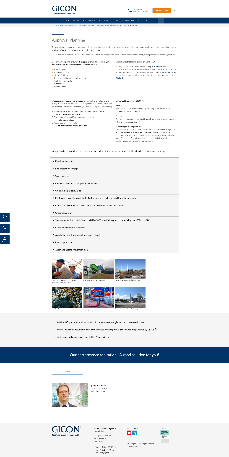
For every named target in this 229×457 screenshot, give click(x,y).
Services (77, 20)
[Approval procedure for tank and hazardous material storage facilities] (98, 306)
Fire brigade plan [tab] (63, 242)
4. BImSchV (158, 66)
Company (62, 20)
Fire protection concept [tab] (66, 168)
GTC (141, 446)
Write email (162, 10)
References (105, 20)
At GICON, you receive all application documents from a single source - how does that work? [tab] (101, 322)
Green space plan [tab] (63, 212)
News (90, 20)
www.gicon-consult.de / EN (65, 25)
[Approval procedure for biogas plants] (98, 277)
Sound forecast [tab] (62, 176)
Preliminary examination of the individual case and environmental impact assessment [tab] (95, 198)
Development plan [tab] (64, 161)
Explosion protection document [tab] (70, 227)
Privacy (135, 446)
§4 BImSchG (131, 72)
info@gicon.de (105, 453)
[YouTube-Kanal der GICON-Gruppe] (129, 434)
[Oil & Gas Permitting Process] (67, 306)
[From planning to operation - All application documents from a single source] (67, 277)
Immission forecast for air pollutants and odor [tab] (77, 183)
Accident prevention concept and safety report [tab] (77, 234)
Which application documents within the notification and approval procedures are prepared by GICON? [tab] (107, 329)
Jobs (116, 20)
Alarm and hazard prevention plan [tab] (71, 249)
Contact (142, 20)
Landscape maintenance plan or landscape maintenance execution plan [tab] (89, 205)
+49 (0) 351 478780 (141, 11)
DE (155, 20)
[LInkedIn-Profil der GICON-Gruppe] (134, 434)
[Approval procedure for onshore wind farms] (130, 277)
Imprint (129, 446)
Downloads (128, 20)
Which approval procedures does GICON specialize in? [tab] (83, 336)
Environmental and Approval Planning (104, 25)
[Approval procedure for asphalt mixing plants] (130, 306)
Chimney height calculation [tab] (68, 190)
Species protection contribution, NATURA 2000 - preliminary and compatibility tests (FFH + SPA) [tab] (102, 220)
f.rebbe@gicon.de (98, 391)
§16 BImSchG (167, 72)
